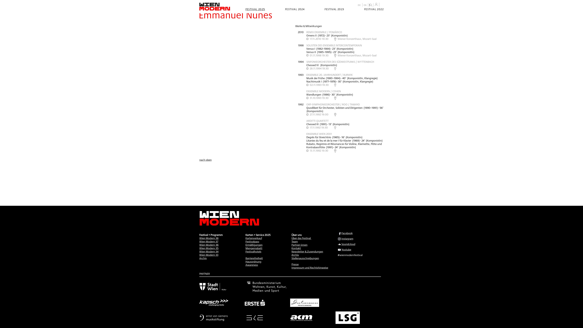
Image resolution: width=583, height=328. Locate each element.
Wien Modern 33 (208, 255)
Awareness (251, 265)
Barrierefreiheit (254, 258)
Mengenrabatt (253, 248)
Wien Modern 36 (208, 245)
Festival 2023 (334, 9)
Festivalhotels (253, 251)
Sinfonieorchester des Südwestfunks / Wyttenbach (340, 62)
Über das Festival (301, 238)
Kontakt (296, 248)
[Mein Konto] (376, 4)
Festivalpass (252, 241)
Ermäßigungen (254, 245)
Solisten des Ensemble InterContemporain (334, 45)
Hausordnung (253, 261)
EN (365, 5)
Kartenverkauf (253, 238)
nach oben (205, 160)
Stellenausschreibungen (305, 258)
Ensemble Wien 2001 (319, 134)
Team (295, 241)
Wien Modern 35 (208, 248)
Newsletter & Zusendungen (307, 251)
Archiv (203, 258)
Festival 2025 (255, 9)
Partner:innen (299, 245)
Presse (295, 264)
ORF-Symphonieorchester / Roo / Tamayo (333, 104)
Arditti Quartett (317, 121)
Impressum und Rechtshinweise (310, 268)
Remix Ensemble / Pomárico (324, 32)
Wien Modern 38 (208, 238)
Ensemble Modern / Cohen (323, 91)
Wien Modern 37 (208, 241)
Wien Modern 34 (208, 251)
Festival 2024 (295, 9)
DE (359, 5)
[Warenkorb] (382, 5)
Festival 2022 (374, 9)
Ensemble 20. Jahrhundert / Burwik (329, 75)
